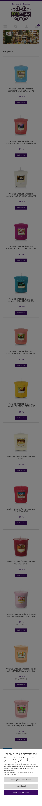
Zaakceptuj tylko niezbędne (21, 780)
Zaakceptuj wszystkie (21, 792)
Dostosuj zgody (21, 786)
